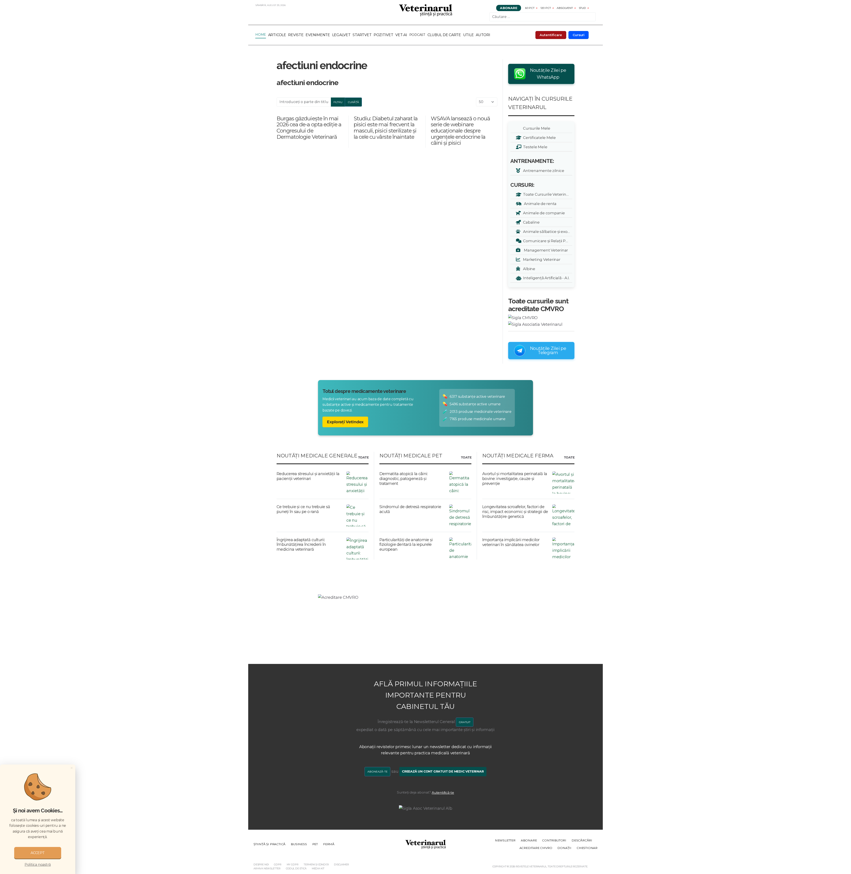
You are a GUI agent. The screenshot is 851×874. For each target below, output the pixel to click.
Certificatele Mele (538, 137)
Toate (363, 457)
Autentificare (551, 35)
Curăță (353, 102)
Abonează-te (377, 771)
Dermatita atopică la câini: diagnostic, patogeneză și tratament (403, 478)
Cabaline (530, 222)
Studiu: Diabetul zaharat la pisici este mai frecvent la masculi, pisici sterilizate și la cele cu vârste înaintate (386, 127)
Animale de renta (538, 203)
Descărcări (582, 840)
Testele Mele (534, 146)
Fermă (328, 844)
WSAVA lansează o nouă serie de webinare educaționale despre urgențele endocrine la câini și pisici (460, 130)
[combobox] (542, 16)
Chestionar (587, 848)
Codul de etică (296, 868)
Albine (528, 268)
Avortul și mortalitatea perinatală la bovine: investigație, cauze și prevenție (514, 478)
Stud (582, 8)
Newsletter (505, 840)
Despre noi (261, 864)
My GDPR (293, 864)
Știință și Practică (269, 844)
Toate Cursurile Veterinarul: (546, 194)
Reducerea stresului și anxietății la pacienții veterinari (308, 476)
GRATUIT (464, 722)
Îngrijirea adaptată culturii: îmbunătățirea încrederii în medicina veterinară (301, 544)
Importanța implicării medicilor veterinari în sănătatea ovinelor (511, 542)
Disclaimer (341, 864)
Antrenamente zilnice (542, 170)
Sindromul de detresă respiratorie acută (410, 509)
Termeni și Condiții (316, 864)
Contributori (554, 840)
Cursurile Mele (535, 128)
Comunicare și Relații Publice (546, 240)
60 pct (530, 8)
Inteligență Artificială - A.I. (545, 277)
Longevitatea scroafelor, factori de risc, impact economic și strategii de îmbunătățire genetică (515, 511)
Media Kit (318, 868)
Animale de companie (543, 213)
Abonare (508, 8)
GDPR (277, 864)
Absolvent (565, 8)
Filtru (338, 102)
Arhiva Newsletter (267, 868)
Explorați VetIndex (345, 421)
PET (315, 844)
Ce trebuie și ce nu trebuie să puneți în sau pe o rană (303, 509)
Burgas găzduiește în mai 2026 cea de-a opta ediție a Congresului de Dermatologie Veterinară (309, 127)
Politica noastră (38, 864)
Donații (564, 848)
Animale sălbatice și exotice (546, 231)
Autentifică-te (443, 792)
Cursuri (579, 35)
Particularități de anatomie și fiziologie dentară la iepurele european (406, 544)
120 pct (546, 8)
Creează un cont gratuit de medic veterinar (443, 771)
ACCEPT (38, 853)
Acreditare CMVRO (535, 848)
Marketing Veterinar (540, 259)
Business (299, 844)
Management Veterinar (544, 250)
